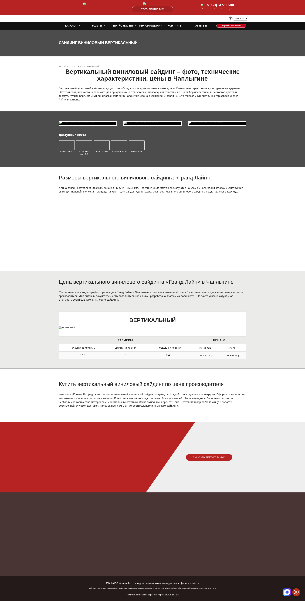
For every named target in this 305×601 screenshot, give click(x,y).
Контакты (175, 25)
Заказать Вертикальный (209, 457)
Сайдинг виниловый (88, 66)
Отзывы (201, 25)
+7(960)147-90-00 (218, 5)
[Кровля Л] (152, 4)
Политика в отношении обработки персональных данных (153, 595)
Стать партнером (152, 9)
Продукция (69, 66)
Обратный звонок (231, 25)
